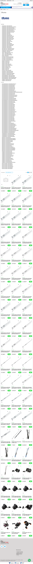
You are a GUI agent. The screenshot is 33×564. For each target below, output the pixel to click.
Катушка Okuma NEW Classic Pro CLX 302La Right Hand (16, 478)
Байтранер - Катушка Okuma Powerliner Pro (8, 143)
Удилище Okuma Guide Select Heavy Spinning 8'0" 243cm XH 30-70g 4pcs (27, 370)
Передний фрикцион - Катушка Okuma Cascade (8, 126)
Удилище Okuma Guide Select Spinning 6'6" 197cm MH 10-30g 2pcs (5, 243)
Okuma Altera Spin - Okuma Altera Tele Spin (8, 49)
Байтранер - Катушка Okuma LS (6, 142)
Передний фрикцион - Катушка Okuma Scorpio (8, 113)
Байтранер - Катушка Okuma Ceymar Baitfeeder (8, 147)
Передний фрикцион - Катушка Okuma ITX (8, 103)
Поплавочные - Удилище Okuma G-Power (7, 74)
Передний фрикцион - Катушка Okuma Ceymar (8, 110)
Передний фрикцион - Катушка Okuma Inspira (8, 108)
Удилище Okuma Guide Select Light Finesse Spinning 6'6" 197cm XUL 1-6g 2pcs (27, 333)
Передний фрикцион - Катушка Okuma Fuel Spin (8, 102)
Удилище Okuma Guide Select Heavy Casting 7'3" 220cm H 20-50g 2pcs (5, 424)
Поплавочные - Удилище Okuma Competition (8, 73)
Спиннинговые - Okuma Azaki (6, 42)
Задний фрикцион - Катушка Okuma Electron (8, 133)
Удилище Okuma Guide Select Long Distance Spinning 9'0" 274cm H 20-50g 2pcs (16, 297)
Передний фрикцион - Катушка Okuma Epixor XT (8, 131)
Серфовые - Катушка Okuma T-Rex (7, 160)
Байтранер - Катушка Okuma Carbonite (7, 141)
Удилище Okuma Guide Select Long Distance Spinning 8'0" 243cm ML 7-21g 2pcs (27, 297)
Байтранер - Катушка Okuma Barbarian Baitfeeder (9, 138)
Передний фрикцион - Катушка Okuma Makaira (8, 104)
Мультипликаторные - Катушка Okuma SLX (8, 97)
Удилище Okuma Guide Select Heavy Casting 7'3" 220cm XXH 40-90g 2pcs (27, 406)
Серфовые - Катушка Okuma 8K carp (7, 161)
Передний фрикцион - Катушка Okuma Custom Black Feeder (10, 130)
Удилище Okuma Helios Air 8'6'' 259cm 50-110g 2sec (5, 478)
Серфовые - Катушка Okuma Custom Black (8, 159)
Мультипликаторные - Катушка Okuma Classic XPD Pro (9, 95)
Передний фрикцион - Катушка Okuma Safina (8, 127)
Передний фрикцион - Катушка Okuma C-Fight (8, 101)
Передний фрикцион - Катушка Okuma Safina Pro (9, 114)
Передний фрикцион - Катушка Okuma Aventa (8, 132)
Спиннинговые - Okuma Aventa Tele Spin (7, 37)
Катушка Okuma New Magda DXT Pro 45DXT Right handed (5, 496)
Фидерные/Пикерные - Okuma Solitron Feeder (8, 76)
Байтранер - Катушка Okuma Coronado (7, 140)
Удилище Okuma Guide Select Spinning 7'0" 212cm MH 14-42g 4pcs (16, 225)
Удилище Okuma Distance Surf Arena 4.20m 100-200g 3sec (27, 460)
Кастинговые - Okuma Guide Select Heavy (7, 56)
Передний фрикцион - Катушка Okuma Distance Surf (9, 128)
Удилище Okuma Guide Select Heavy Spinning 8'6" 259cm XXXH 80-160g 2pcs (27, 352)
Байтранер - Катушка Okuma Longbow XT (7, 146)
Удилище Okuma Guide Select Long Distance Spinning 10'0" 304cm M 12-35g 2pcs (5, 261)
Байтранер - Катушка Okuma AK (6, 137)
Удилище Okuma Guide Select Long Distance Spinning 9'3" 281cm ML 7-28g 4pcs (16, 261)
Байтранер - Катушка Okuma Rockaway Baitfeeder (9, 139)
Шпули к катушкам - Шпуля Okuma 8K (7, 168)
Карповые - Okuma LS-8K (5, 69)
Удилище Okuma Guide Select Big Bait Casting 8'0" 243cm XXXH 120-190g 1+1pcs (5, 406)
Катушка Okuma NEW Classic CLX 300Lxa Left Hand (27, 478)
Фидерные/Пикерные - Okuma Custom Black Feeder (9, 77)
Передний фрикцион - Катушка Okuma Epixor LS (8, 109)
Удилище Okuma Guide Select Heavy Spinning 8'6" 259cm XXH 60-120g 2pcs (5, 370)
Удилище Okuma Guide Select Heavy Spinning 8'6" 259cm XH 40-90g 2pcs (16, 370)
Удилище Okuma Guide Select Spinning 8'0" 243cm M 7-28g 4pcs (16, 206)
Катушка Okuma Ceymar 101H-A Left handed (15, 533)
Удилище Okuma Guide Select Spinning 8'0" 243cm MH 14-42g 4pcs (5, 206)
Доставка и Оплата (3, 0)
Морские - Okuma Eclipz (5, 55)
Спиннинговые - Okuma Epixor (6, 51)
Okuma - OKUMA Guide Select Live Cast (7, 52)
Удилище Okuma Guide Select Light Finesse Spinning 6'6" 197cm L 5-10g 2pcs (16, 352)
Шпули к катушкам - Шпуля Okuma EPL (7, 167)
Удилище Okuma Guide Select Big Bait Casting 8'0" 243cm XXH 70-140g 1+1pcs (16, 406)
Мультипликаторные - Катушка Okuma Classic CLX (9, 99)
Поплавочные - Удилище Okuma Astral (7, 72)
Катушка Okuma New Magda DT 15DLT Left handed (26, 515)
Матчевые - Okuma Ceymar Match (6, 70)
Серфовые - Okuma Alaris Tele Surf (7, 79)
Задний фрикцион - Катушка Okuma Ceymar (8, 135)
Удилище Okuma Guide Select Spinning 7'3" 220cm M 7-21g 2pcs (5, 225)
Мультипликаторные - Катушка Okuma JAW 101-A (9, 83)
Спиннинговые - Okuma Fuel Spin (6, 40)
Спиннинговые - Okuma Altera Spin (7, 47)
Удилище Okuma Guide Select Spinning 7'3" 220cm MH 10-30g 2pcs (27, 206)
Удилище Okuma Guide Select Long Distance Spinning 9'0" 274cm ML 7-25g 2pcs (16, 279)
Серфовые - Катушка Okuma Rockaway (7, 158)
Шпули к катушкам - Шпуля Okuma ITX (7, 164)
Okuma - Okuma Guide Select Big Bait (7, 54)
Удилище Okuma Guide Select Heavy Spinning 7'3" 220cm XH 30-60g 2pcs (16, 388)
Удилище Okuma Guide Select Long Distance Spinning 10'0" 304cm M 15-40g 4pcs (27, 243)
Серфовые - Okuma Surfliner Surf (6, 80)
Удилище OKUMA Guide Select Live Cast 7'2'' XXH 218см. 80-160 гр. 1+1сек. (6, 188)
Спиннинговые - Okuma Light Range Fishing (8, 44)
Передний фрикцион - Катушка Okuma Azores (8, 106)
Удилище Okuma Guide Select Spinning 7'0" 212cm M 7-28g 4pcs (27, 225)
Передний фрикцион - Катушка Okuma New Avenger (9, 111)
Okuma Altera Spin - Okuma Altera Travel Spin (8, 48)
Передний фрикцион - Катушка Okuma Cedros (8, 105)
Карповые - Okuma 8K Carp (5, 68)
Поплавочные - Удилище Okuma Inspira (7, 71)
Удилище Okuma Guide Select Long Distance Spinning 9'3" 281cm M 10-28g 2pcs (5, 279)
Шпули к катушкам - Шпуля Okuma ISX (7, 165)
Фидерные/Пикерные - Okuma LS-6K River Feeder (9, 78)
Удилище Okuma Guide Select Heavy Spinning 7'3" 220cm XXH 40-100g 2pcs (5, 388)
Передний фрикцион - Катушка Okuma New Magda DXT (9, 100)
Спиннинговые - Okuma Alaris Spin (6, 46)
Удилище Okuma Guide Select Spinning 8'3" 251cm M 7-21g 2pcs (27, 188)
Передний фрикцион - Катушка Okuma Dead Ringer (9, 129)
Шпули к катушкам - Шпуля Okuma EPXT (7, 166)
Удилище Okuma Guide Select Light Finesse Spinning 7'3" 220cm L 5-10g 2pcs (16, 333)
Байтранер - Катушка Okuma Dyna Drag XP (8, 144)
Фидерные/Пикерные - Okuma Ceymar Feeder (8, 75)
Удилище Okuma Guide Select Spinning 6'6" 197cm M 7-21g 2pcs (16, 243)
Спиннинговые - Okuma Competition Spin (7, 45)
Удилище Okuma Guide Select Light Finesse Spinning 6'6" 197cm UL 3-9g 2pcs (5, 352)
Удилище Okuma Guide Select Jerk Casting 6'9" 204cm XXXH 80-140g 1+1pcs (5, 442)
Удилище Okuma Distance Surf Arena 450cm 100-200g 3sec (16, 460)
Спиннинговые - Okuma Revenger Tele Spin (8, 36)
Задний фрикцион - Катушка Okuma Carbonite (8, 136)
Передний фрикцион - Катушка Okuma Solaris (8, 115)
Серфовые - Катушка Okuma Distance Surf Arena (8, 162)
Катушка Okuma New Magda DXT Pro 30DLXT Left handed (27, 496)
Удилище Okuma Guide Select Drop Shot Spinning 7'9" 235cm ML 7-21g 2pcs (27, 388)
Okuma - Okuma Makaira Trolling (6, 53)
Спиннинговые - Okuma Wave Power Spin (7, 39)
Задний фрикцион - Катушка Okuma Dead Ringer (8, 134)
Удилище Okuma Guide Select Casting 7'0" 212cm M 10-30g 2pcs (27, 424)
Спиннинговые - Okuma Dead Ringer (7, 43)
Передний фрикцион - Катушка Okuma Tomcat (8, 112)
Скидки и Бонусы (9, 0)
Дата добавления (8, 172)
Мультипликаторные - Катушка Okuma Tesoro (8, 94)
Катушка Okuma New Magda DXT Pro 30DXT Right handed (16, 496)
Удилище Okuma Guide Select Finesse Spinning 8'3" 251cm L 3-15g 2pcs (16, 315)
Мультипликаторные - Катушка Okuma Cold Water (9, 98)
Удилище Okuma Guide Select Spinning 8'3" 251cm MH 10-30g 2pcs (16, 188)
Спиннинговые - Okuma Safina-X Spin (7, 41)
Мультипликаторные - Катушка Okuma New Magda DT (9, 96)
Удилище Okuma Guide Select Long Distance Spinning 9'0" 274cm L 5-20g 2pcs (5, 297)
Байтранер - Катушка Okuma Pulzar (7, 145)
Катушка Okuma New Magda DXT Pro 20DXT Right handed (5, 515)
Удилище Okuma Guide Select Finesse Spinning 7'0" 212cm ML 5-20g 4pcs (5, 333)
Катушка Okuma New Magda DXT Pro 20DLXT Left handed (16, 515)
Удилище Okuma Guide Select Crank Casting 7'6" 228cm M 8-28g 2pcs (16, 424)
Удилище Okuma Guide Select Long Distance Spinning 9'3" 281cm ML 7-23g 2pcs (27, 261)
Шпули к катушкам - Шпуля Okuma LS (7, 163)
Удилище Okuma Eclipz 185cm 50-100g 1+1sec (16, 442)
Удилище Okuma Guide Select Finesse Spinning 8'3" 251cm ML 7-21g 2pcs (5, 315)
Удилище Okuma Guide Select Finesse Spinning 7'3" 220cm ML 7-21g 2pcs (27, 315)
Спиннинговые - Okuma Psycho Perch (7, 50)
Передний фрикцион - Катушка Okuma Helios (8, 107)
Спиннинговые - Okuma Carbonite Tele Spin (8, 38)
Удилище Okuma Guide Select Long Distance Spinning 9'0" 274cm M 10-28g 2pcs (27, 279)
